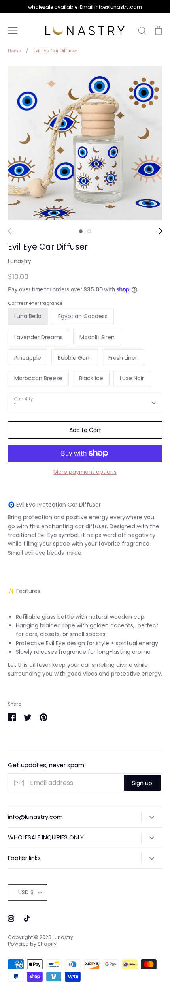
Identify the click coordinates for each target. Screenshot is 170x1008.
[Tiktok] (27, 918)
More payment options (85, 472)
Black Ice (91, 378)
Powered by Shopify (32, 943)
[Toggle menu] (12, 30)
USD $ (26, 892)
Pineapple (27, 358)
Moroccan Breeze (38, 378)
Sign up (142, 783)
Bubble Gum (75, 358)
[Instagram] (11, 918)
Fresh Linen (123, 358)
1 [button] (81, 231)
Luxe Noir (132, 378)
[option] (85, 143)
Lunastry (19, 261)
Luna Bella (28, 316)
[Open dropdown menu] (151, 817)
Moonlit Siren (97, 337)
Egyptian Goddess (83, 316)
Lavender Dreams (38, 337)
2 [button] (89, 231)
